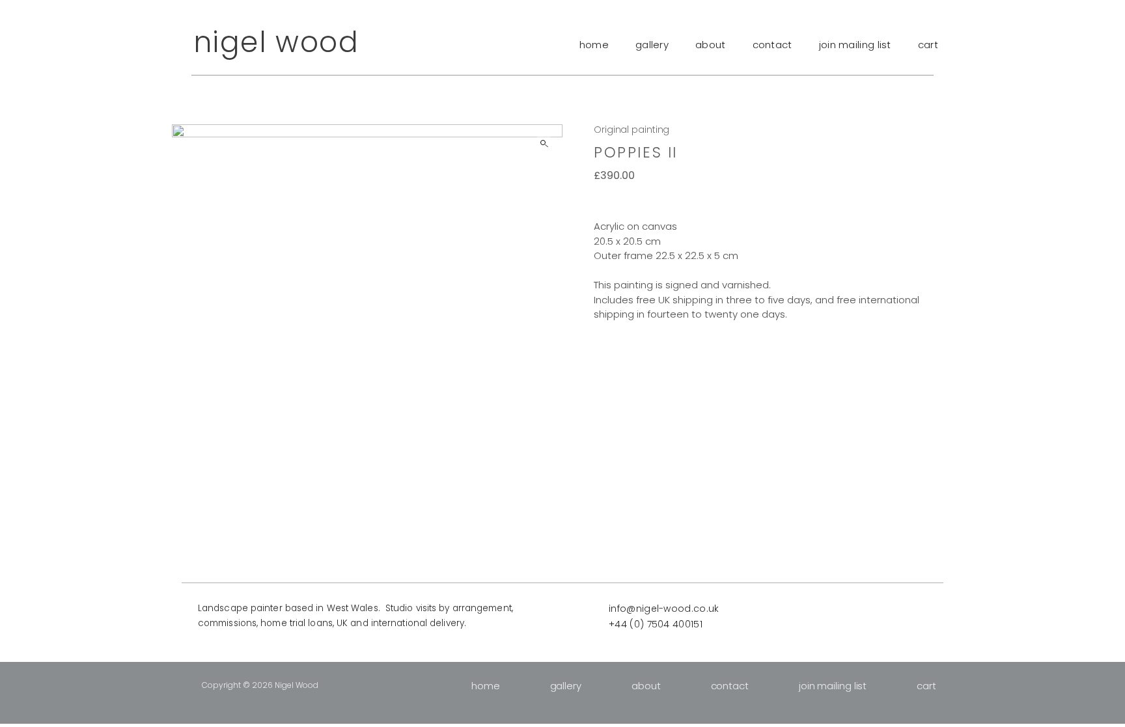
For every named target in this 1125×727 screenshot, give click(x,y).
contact (772, 44)
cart (928, 44)
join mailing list (855, 44)
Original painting (631, 129)
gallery (652, 44)
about (710, 44)
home (594, 44)
